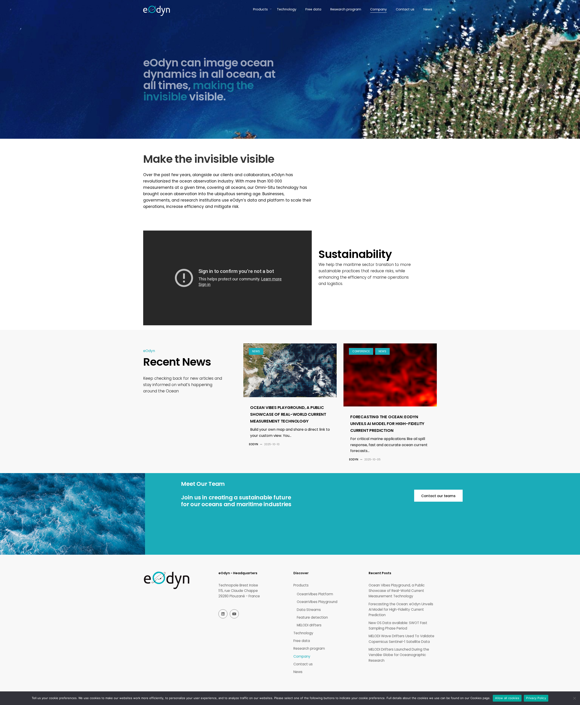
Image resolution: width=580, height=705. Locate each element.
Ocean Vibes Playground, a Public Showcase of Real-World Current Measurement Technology (288, 414)
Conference (361, 351)
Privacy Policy (536, 698)
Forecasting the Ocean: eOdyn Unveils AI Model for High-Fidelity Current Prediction (387, 423)
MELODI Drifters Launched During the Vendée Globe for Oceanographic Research (399, 655)
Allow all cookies (507, 698)
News (256, 351)
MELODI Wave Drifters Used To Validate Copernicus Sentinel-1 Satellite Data (401, 639)
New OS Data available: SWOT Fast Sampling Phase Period (398, 625)
